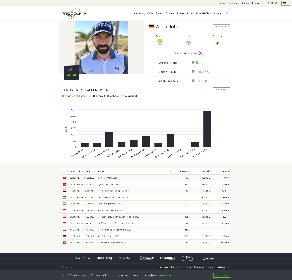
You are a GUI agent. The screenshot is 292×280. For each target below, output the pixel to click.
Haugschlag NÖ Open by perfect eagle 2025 (119, 217)
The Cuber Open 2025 (108, 236)
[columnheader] (65, 171)
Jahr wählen (220, 26)
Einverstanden (222, 275)
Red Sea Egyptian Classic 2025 (112, 197)
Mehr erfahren (165, 275)
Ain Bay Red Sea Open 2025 (111, 210)
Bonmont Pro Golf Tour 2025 (112, 242)
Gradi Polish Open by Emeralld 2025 (115, 230)
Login (256, 3)
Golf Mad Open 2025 (108, 178)
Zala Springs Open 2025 (109, 203)
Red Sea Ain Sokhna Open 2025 (113, 191)
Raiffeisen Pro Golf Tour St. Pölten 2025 (117, 223)
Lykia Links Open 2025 (109, 184)
